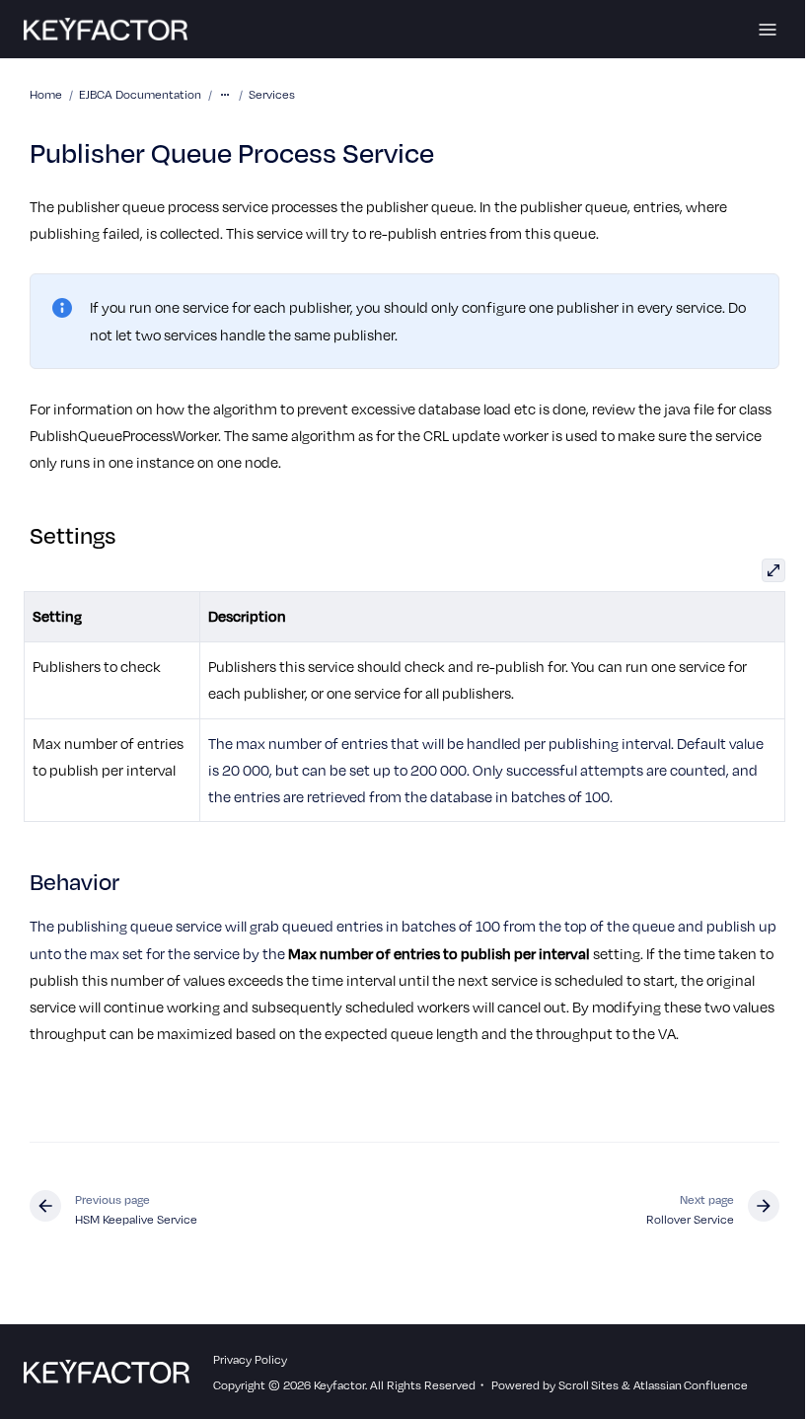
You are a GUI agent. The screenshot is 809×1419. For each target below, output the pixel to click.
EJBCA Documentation (140, 94)
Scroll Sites (588, 1384)
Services (272, 94)
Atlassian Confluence (690, 1384)
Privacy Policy (250, 1359)
